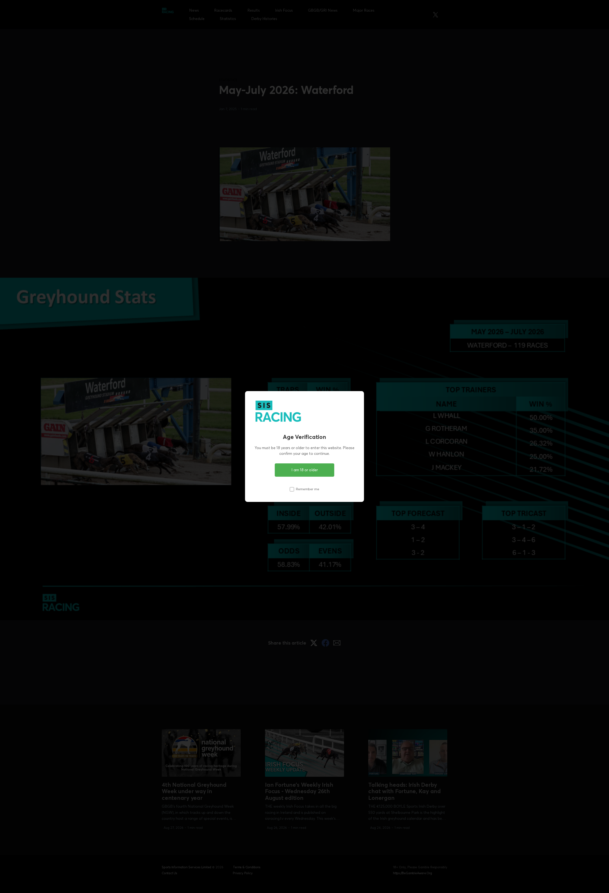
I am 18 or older (304, 469)
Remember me (307, 489)
